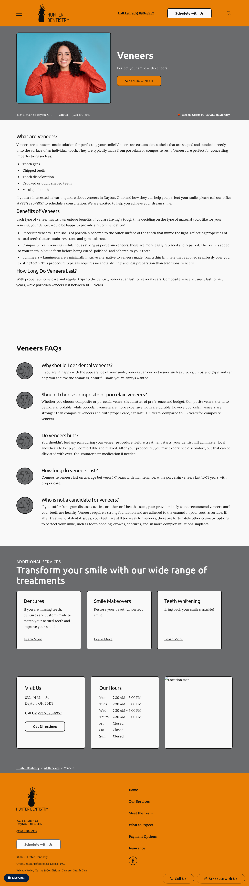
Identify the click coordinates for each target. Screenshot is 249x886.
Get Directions (45, 726)
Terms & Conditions (47, 870)
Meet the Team (141, 813)
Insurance (137, 848)
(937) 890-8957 (81, 114)
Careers (66, 870)
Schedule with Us (189, 13)
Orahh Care (80, 870)
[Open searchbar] (229, 13)
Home (133, 790)
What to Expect (141, 825)
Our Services (139, 801)
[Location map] (198, 712)
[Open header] (20, 13)
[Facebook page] (133, 861)
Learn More (33, 639)
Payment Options (143, 836)
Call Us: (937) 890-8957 (136, 13)
